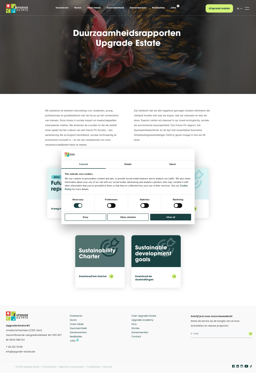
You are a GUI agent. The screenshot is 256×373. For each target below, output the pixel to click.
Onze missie (94, 7)
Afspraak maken (219, 8)
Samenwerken (138, 7)
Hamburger (247, 8)
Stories (135, 328)
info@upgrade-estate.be (20, 351)
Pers (134, 324)
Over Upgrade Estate (143, 315)
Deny (85, 217)
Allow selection (128, 217)
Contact (136, 336)
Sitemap (107, 367)
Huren (77, 7)
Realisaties (158, 7)
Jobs (173, 7)
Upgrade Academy (142, 320)
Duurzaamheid (115, 7)
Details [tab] (128, 164)
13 (178, 6)
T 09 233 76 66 (14, 346)
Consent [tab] (83, 164)
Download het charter (93, 276)
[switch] (111, 205)
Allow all (170, 217)
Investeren (62, 7)
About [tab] (172, 164)
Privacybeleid (49, 367)
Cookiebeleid (93, 367)
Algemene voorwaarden (71, 367)
